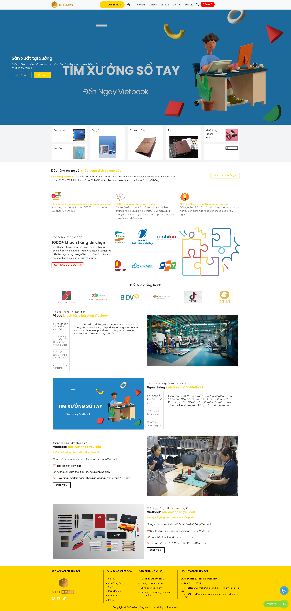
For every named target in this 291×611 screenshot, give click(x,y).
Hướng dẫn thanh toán (152, 579)
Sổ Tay (111, 579)
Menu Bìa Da (114, 591)
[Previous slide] (51, 143)
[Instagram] (64, 598)
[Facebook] (53, 598)
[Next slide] (240, 143)
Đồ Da (111, 600)
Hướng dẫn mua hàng (152, 583)
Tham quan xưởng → (225, 175)
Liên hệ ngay (21, 75)
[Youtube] (58, 598)
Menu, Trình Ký (115, 595)
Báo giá (207, 4)
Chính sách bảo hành (151, 588)
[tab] (61, 326)
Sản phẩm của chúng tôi (68, 265)
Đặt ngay (42, 75)
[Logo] (63, 585)
